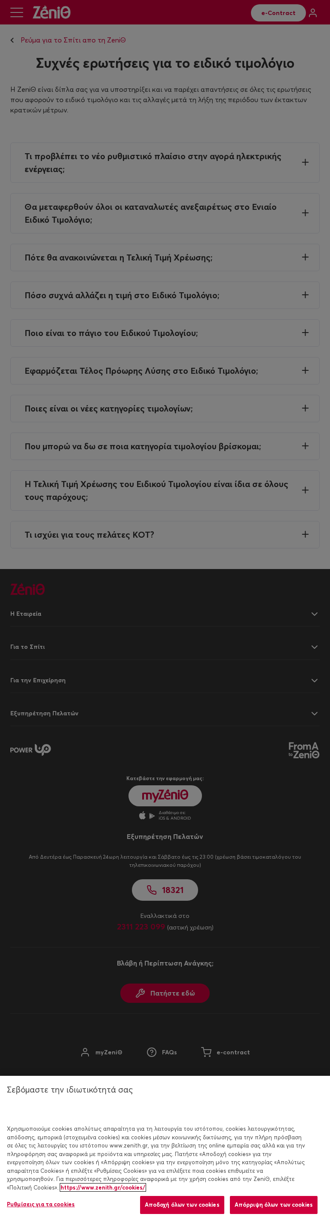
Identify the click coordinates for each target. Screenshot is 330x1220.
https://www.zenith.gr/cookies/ (103, 1187)
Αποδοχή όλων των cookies (182, 1204)
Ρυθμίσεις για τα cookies (41, 1204)
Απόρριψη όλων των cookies (274, 1204)
